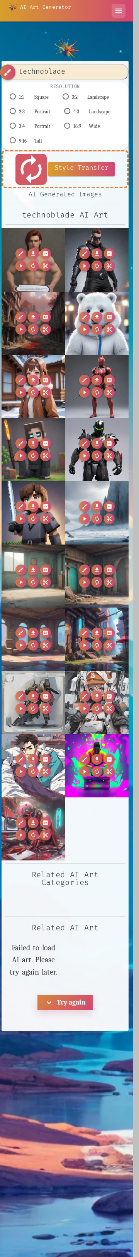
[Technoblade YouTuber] (33, 450)
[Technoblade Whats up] (97, 260)
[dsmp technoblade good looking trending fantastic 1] (97, 702)
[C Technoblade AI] (97, 323)
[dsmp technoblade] (33, 702)
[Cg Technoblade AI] (33, 386)
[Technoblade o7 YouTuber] (33, 513)
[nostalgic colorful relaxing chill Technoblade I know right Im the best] (97, 765)
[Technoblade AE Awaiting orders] (97, 386)
